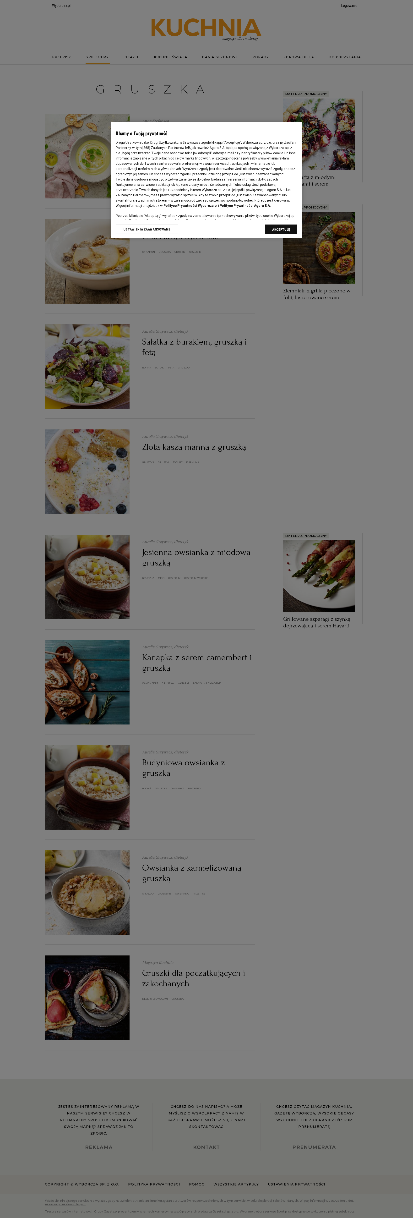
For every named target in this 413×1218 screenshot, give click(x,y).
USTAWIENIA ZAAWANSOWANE (147, 229)
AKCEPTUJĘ (281, 229)
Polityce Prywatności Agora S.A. (245, 206)
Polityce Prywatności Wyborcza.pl (190, 206)
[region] (206, 180)
